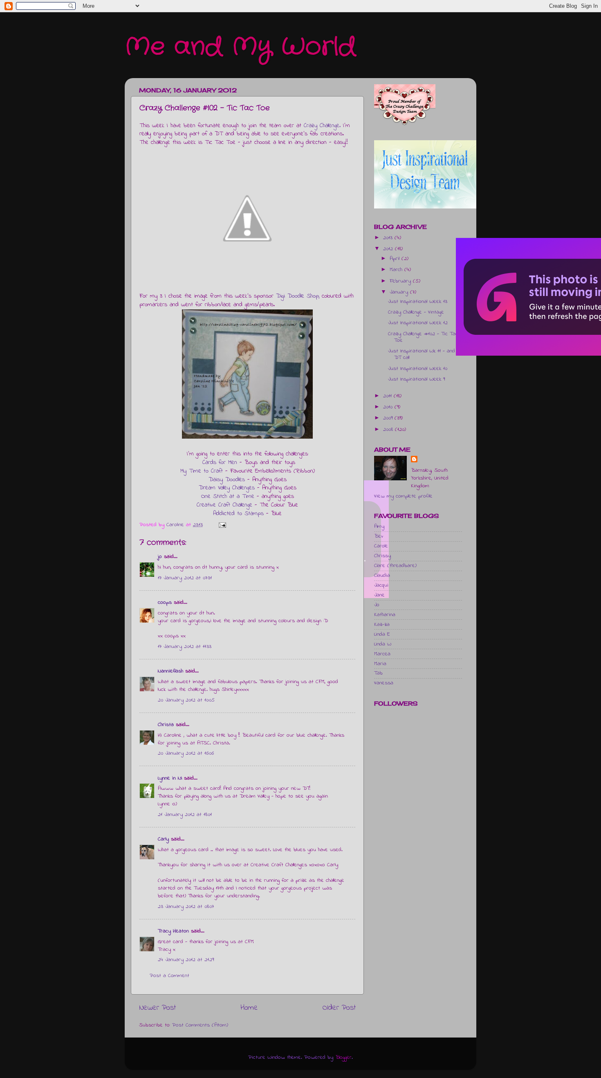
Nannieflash (170, 671)
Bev (378, 536)
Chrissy (382, 556)
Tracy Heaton (173, 931)
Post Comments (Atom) (200, 1025)
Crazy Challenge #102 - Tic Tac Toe (423, 337)
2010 (389, 407)
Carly (163, 839)
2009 (389, 418)
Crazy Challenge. (322, 125)
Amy (379, 526)
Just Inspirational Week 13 (417, 302)
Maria (380, 664)
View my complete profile (403, 496)
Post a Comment (169, 976)
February (401, 281)
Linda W (382, 644)
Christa (166, 725)
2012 (389, 249)
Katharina (384, 615)
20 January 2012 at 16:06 (186, 753)
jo (160, 557)
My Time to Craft (201, 471)
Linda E (382, 634)
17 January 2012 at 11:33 (184, 647)
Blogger (343, 1057)
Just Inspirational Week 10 (417, 369)
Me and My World (240, 47)
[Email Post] (222, 525)
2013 (389, 238)
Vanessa (383, 683)
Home (249, 1007)
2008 (389, 430)
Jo (376, 605)
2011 (388, 396)
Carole (381, 546)
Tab (378, 673)
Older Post (339, 1007)
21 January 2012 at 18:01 (185, 815)
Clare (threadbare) (395, 566)
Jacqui (381, 585)
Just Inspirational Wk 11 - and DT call (421, 354)
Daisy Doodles (227, 479)
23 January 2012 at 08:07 (186, 907)
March (397, 270)
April (395, 259)
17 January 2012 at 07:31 (185, 578)
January (400, 292)
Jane (379, 595)
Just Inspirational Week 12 (418, 323)
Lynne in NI (170, 778)
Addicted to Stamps (238, 513)
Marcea (382, 654)
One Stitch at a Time (227, 496)
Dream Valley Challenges (227, 488)
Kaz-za (382, 625)
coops (165, 602)
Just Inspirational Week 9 (416, 379)
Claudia (382, 575)
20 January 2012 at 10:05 (186, 700)
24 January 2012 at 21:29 (186, 960)
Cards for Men (219, 462)
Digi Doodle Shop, (297, 296)
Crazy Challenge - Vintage (416, 312)
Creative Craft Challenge (224, 505)
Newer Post (157, 1007)
